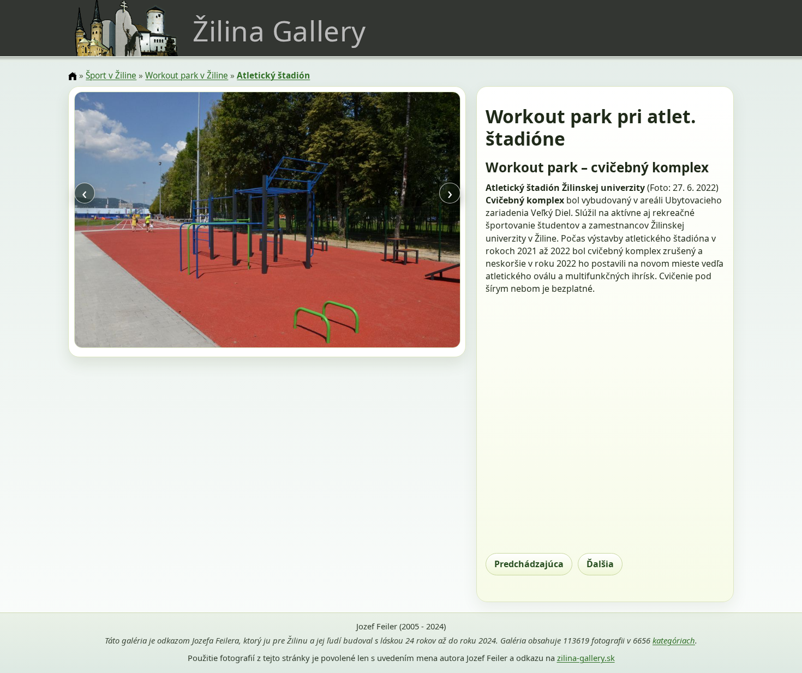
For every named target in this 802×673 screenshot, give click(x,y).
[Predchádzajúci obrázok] (132, 221)
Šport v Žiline (111, 75)
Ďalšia (600, 564)
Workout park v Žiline (186, 75)
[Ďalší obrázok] (402, 221)
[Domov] (72, 76)
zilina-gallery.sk (586, 657)
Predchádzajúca (529, 564)
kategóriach (674, 640)
